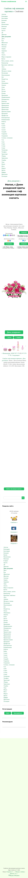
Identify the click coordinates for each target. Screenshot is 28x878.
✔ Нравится (18, 337)
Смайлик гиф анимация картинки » (14, 489)
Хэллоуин (4, 176)
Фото (3, 166)
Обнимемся (5, 83)
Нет (3, 77)
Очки (3, 87)
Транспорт (5, 154)
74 (22, 353)
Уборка (4, 156)
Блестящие (5, 18)
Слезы (3, 146)
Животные (5, 42)
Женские (4, 44)
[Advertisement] (14, 210)
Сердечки (4, 133)
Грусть (3, 30)
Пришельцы (5, 109)
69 (13, 353)
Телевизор (4, 150)
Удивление (5, 158)
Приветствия (5, 103)
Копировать (9, 244)
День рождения (6, 36)
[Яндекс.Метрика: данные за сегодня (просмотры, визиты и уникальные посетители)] (14, 876)
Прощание (5, 113)
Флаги (3, 164)
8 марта (4, 28)
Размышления (6, 119)
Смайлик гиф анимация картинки (12, 358)
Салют (3, 125)
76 (25, 353)
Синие (3, 127)
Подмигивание (6, 97)
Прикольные (5, 107)
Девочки (4, 34)
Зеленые (4, 46)
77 (8, 355)
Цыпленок (5, 174)
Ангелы (4, 14)
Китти (3, 59)
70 (15, 353)
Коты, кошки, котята (7, 61)
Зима (3, 52)
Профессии (5, 115)
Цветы (3, 170)
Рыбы (3, 123)
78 (10, 355)
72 (18, 353)
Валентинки (5, 24)
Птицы (4, 93)
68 (12, 353)
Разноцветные (6, 117)
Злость (3, 55)
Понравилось (5, 99)
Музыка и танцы (6, 71)
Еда (3, 40)
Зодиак (4, 48)
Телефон (4, 152)
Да (2, 32)
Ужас (3, 162)
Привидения (5, 105)
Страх (3, 144)
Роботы (4, 121)
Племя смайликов (8, 1)
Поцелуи (4, 101)
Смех (3, 142)
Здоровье (4, 50)
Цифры (4, 172)
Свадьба (4, 131)
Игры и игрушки (6, 57)
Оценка (4, 85)
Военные (4, 26)
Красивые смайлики (7, 65)
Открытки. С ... (10, 871)
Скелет (4, 129)
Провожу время (6, 111)
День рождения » (14, 181)
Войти (7, 713)
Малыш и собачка (20, 871)
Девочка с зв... (14, 873)
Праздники (5, 95)
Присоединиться (18, 713)
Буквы (3, 22)
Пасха (3, 89)
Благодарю (5, 16)
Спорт (3, 148)
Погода (4, 91)
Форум (3, 168)
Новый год (5, 79)
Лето (3, 67)
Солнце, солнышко (7, 138)
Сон (3, 140)
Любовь (4, 69)
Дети (3, 38)
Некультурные (6, 75)
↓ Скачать (9, 337)
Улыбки (4, 160)
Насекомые (5, 73)
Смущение (5, 136)
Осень (3, 81)
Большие (4, 20)
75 (24, 353)
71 (17, 353)
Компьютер (5, 63)
